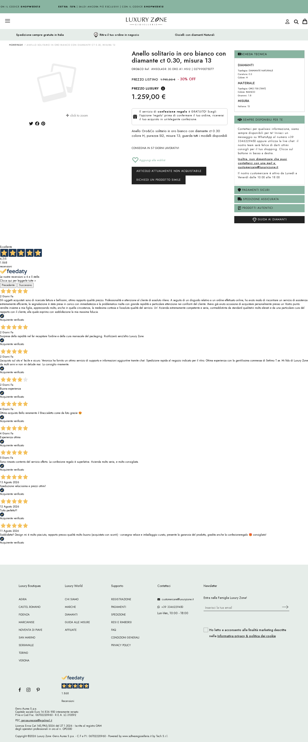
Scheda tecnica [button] (254, 54)
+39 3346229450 (171, 607)
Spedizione (118, 615)
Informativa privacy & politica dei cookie (246, 636)
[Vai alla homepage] (129, 31)
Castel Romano (29, 607)
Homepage (16, 45)
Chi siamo (71, 599)
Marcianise (26, 622)
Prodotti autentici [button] (257, 208)
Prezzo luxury (145, 88)
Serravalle (26, 645)
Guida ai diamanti (272, 219)
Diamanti (71, 615)
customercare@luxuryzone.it (177, 599)
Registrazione (121, 599)
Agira (23, 599)
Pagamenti (118, 607)
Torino (23, 653)
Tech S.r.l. (162, 736)
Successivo (25, 285)
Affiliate (71, 630)
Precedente (8, 285)
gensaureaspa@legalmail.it (36, 720)
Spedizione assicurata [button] (260, 199)
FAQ (113, 630)
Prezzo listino (145, 79)
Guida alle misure (77, 622)
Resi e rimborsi (121, 622)
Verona (24, 661)
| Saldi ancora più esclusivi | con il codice (108, 6)
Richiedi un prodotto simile (158, 180)
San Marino (27, 638)
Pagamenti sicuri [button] (255, 190)
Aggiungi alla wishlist (151, 160)
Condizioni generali (125, 638)
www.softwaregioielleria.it (137, 736)
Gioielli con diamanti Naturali (194, 35)
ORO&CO (138, 69)
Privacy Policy (121, 645)
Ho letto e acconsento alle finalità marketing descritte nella (247, 633)
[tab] (269, 54)
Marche (70, 607)
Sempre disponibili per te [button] (262, 120)
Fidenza (24, 615)
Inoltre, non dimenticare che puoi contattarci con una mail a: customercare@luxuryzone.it (262, 163)
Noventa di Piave (30, 630)
